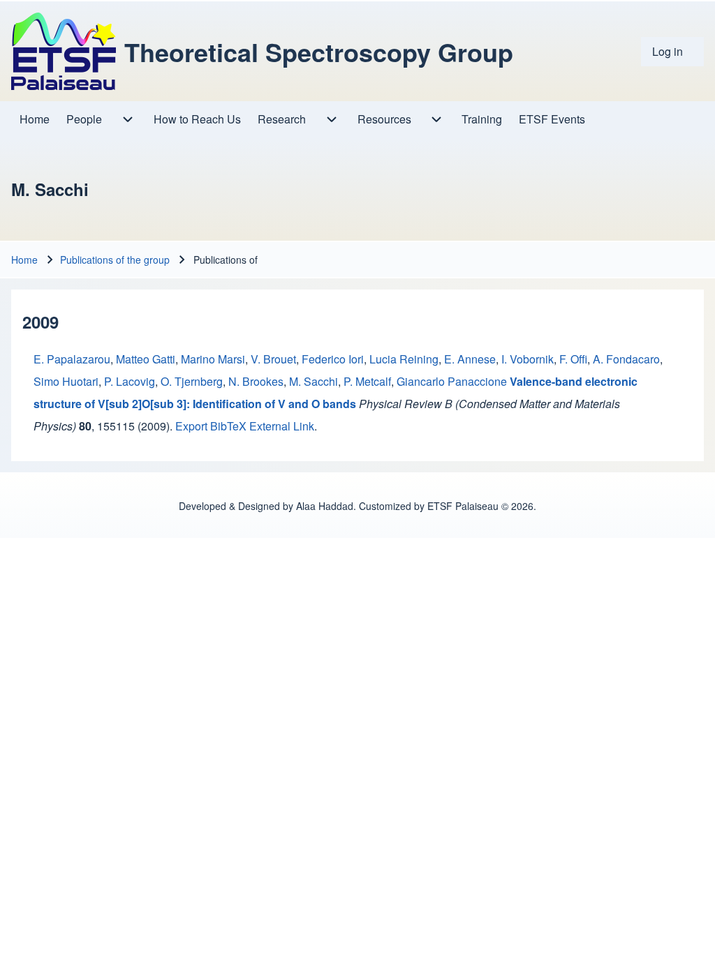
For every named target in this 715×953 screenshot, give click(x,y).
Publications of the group (115, 260)
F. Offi (573, 359)
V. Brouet (273, 359)
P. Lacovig (129, 381)
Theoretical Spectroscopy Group (318, 51)
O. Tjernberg (192, 381)
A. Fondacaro (626, 359)
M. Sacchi (313, 381)
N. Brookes (255, 381)
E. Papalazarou (72, 359)
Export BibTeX (210, 426)
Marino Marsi (213, 359)
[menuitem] (672, 51)
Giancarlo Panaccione (452, 381)
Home (24, 260)
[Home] (63, 51)
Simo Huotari (66, 381)
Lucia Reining (403, 359)
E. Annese (470, 359)
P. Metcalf (367, 381)
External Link (281, 426)
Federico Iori (333, 359)
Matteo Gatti (145, 359)
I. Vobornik (527, 359)
